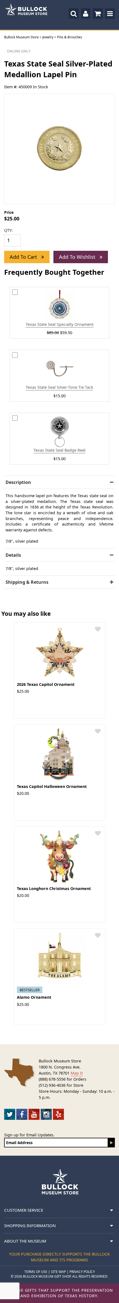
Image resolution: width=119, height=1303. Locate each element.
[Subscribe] (111, 1142)
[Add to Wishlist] (98, 629)
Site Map (58, 1271)
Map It (77, 1073)
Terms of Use (35, 1271)
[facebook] (21, 1114)
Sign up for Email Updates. (29, 1134)
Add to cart (24, 257)
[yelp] (58, 1114)
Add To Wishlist (78, 257)
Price (9, 212)
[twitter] (9, 1114)
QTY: (8, 230)
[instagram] (46, 1114)
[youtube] (34, 1114)
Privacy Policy (82, 1271)
